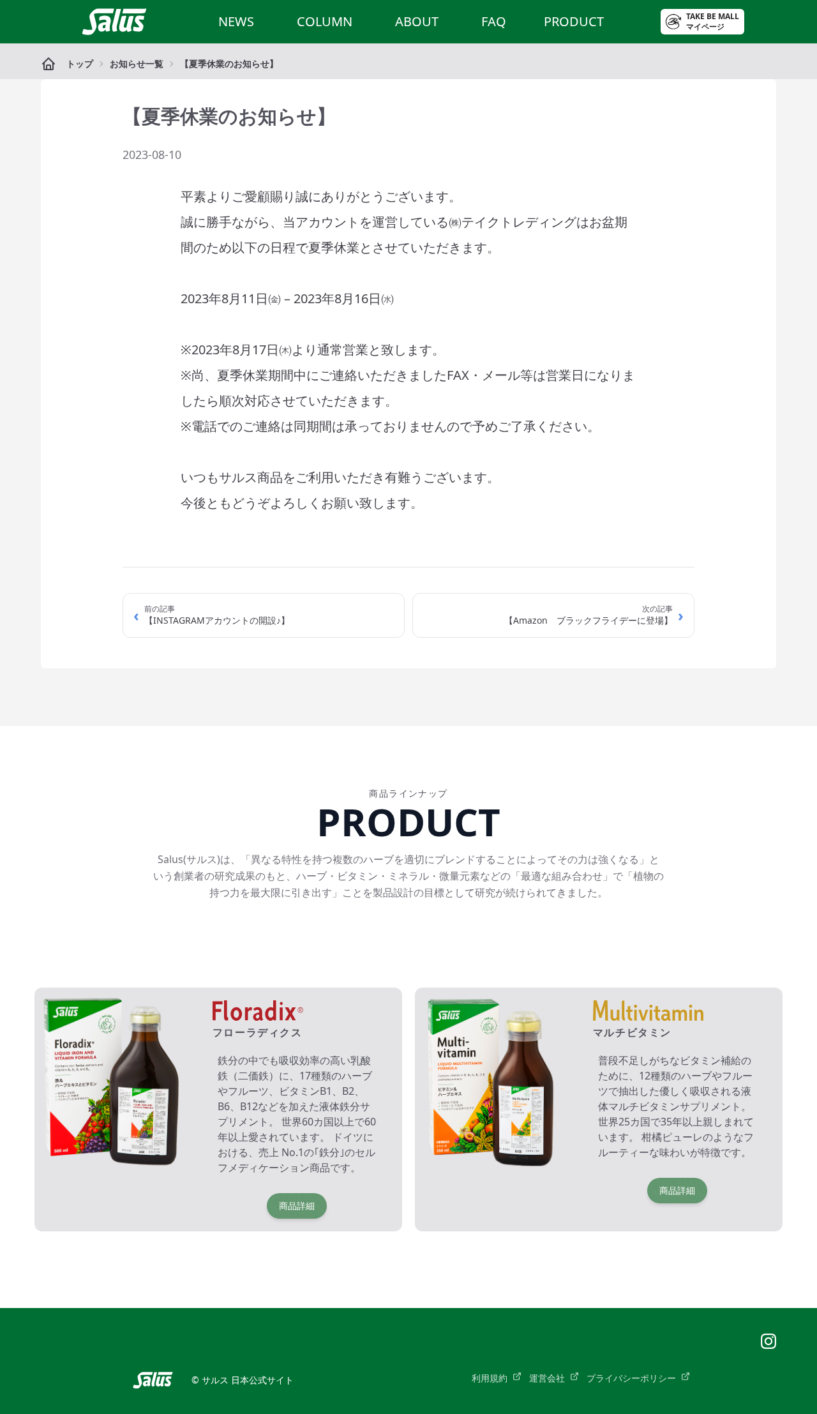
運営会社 (547, 1378)
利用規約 (489, 1378)
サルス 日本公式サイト (248, 1380)
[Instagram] (768, 1341)
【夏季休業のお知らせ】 (229, 63)
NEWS (236, 21)
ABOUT (416, 21)
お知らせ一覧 (136, 63)
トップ (79, 63)
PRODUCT (574, 21)
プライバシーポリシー (631, 1378)
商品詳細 (297, 1206)
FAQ (493, 21)
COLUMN (324, 21)
